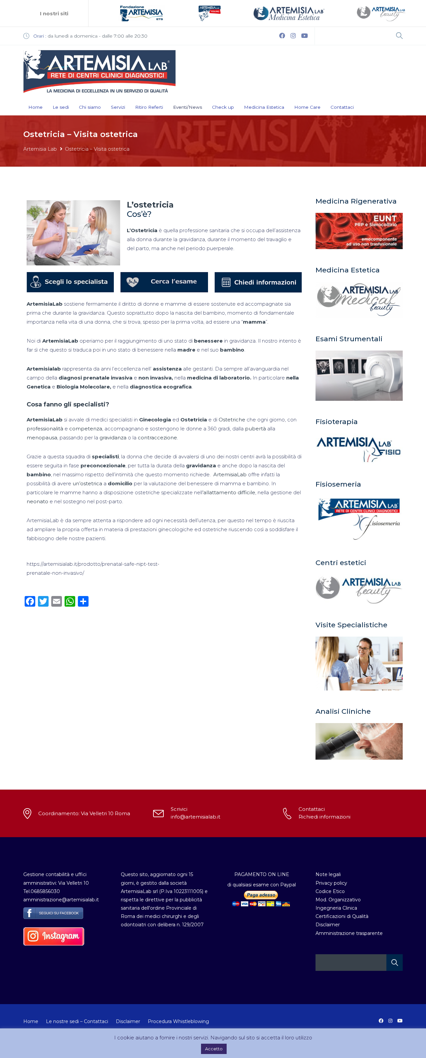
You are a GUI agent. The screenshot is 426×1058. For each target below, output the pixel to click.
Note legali (328, 874)
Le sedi (61, 107)
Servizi (118, 107)
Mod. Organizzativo (338, 900)
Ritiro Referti (149, 107)
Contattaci (342, 107)
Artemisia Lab (40, 149)
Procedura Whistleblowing (178, 1021)
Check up (223, 107)
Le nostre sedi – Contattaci (77, 1021)
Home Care (307, 107)
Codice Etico (330, 891)
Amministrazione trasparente (349, 933)
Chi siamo (90, 107)
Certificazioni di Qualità (342, 916)
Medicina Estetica (264, 107)
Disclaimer (328, 925)
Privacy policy (331, 883)
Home (35, 107)
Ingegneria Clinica (336, 908)
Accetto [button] (214, 1048)
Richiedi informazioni (324, 817)
